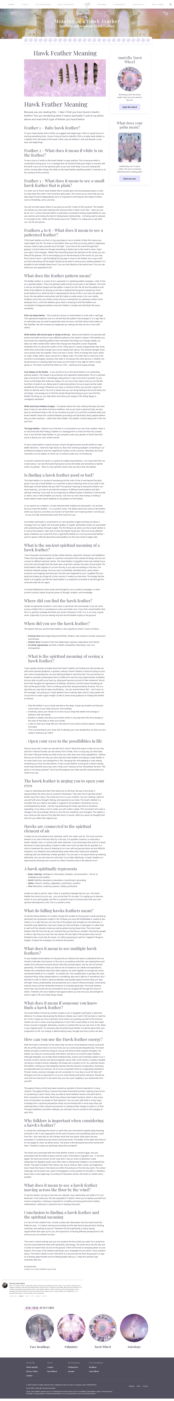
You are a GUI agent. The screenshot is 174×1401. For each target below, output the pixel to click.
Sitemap (131, 1386)
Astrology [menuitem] (139, 4)
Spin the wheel (130, 106)
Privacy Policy (32, 1371)
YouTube (27, 1296)
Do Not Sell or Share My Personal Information (41, 1388)
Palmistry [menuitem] (119, 4)
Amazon (21, 1296)
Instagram (38, 1296)
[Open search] (170, 4)
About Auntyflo (32, 1367)
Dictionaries (73, 1367)
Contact (29, 1376)
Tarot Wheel (52, 1371)
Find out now (129, 178)
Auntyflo (34, 1385)
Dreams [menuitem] (102, 4)
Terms (139, 1386)
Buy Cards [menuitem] (158, 4)
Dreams (71, 1371)
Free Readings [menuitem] (66, 4)
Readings (92, 1367)
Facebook (44, 1296)
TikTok (32, 1296)
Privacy (145, 1386)
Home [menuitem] (11, 4)
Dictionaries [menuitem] (43, 4)
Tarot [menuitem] (25, 4)
